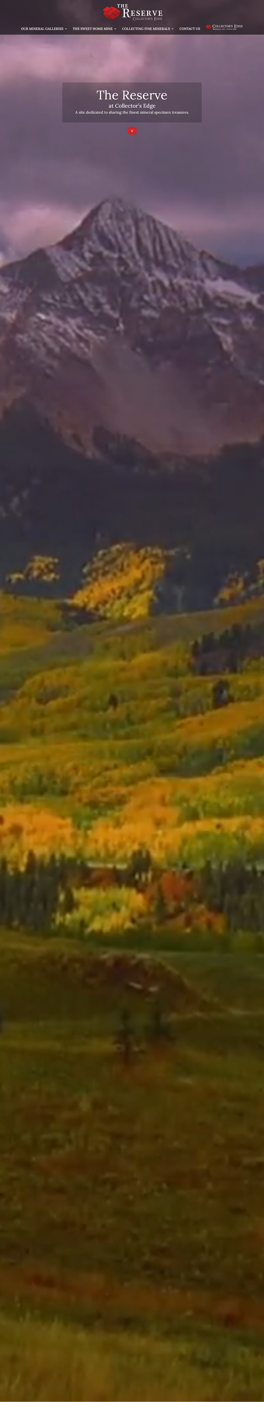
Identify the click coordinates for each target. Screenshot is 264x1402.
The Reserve (132, 95)
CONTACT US (189, 29)
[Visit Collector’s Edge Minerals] (224, 30)
